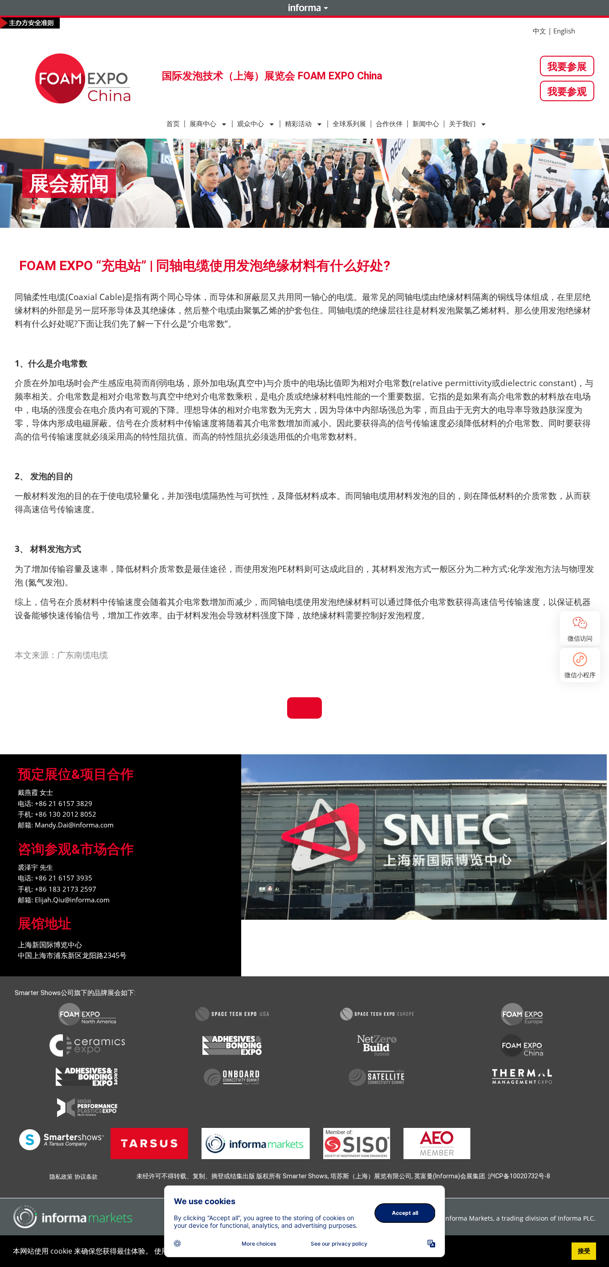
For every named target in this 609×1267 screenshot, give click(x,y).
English (564, 30)
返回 (304, 707)
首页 (173, 124)
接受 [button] (584, 1250)
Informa (304, 7)
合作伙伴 (389, 124)
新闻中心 (425, 124)
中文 (539, 30)
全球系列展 (349, 124)
